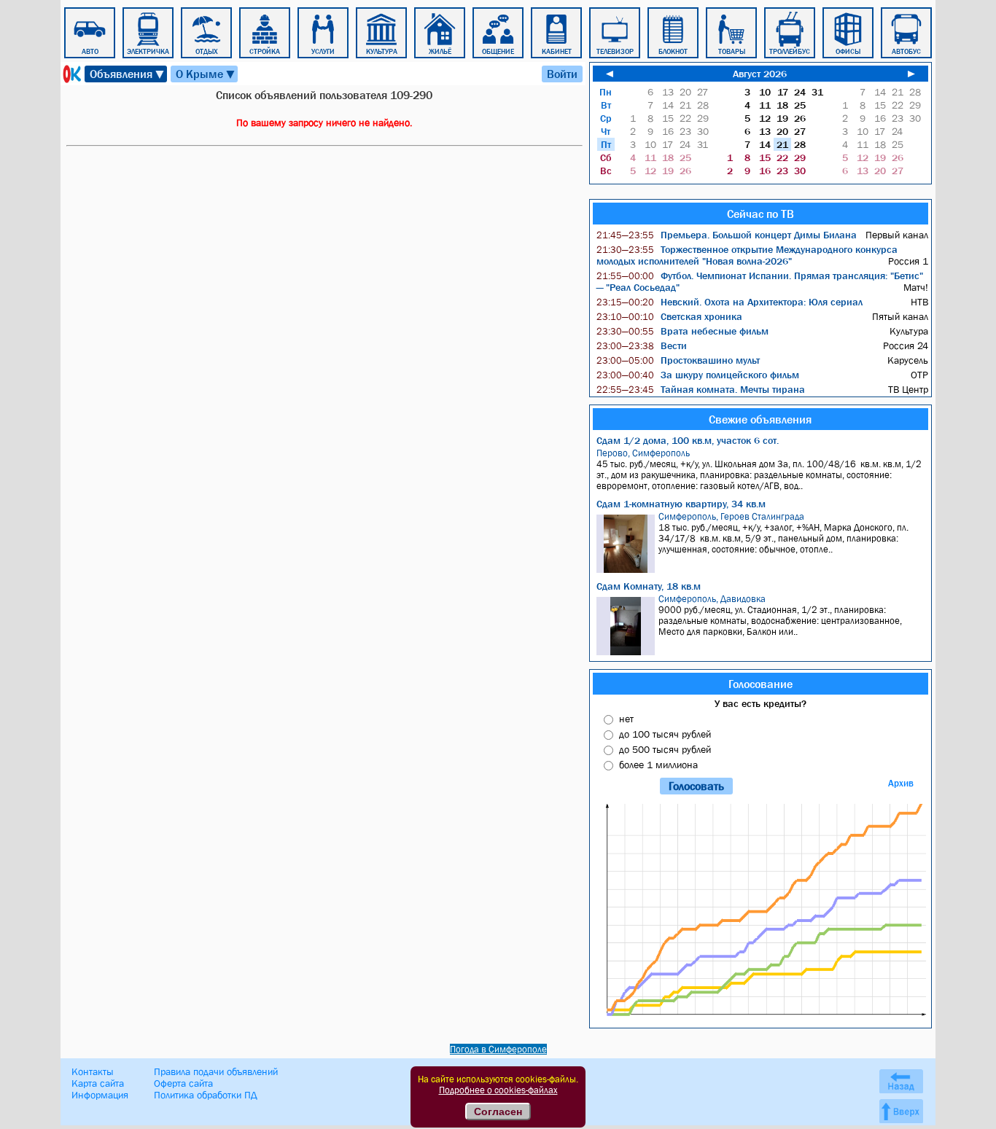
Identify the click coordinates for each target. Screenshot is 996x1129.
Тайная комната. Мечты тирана (700, 389)
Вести (641, 345)
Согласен (498, 1111)
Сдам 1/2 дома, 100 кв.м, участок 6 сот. (687, 440)
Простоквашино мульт (678, 360)
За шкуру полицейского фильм (697, 374)
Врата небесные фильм (682, 331)
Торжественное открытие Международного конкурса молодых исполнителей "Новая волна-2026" (747, 255)
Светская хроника (669, 316)
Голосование (760, 683)
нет (626, 718)
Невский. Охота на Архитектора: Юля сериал (729, 302)
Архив (901, 783)
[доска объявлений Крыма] (71, 74)
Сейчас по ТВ (760, 213)
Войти (562, 73)
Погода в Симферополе (498, 1049)
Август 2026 (760, 73)
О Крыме (206, 74)
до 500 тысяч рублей (665, 749)
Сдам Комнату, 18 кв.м (648, 586)
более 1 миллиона (658, 764)
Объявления (128, 74)
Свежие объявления (760, 419)
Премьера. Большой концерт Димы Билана (726, 235)
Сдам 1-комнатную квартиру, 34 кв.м (681, 503)
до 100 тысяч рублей (665, 734)
